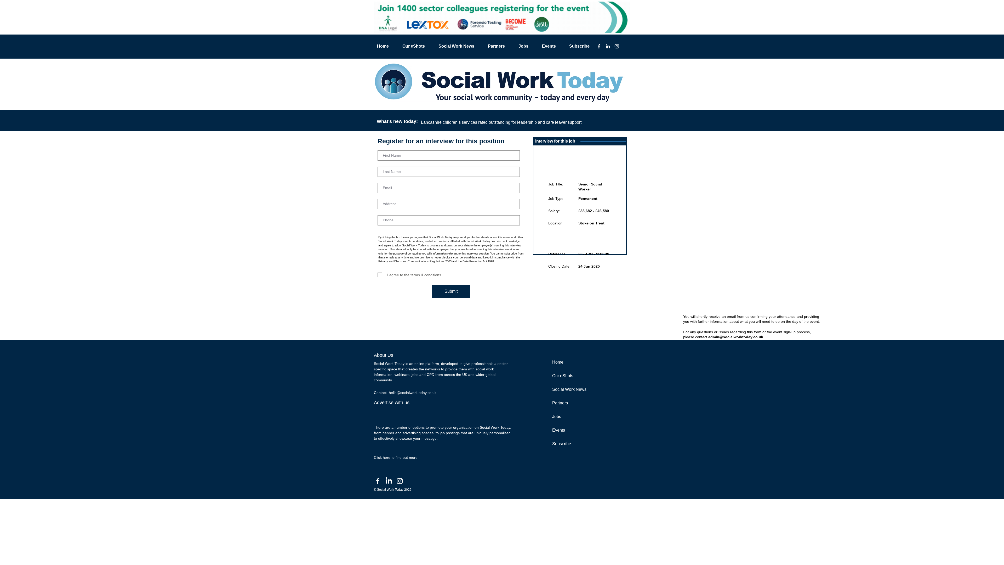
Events (558, 430)
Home (557, 362)
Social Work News (569, 389)
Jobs (556, 416)
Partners (560, 403)
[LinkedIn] (608, 46)
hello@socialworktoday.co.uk (412, 393)
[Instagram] (617, 46)
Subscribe (561, 444)
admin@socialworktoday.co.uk (735, 337)
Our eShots (562, 376)
